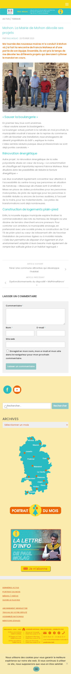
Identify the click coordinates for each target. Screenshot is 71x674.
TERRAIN (16, 18)
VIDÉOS (14, 595)
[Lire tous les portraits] (35, 515)
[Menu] (67, 4)
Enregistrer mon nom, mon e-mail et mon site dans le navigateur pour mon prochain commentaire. (33, 355)
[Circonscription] (35, 494)
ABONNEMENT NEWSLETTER (14, 608)
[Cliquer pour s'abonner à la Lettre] (35, 570)
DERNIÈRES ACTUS (10, 587)
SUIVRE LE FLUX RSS (11, 600)
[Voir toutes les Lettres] (35, 560)
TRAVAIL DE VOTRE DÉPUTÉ (14, 612)
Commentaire (14, 305)
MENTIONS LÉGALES (11, 620)
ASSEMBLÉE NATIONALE (13, 616)
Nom (9, 327)
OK (36, 669)
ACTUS (6, 18)
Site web (10, 339)
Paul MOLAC (12, 38)
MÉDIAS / (6, 595)
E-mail (41, 327)
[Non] (67, 663)
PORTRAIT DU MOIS (11, 591)
